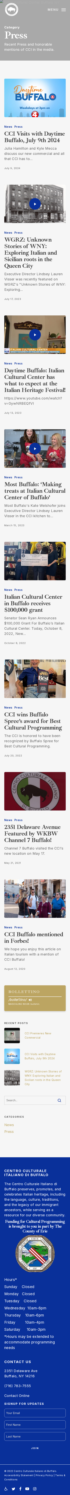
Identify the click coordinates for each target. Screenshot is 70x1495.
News (8, 126)
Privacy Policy (44, 1475)
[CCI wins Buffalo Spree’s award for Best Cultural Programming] (35, 679)
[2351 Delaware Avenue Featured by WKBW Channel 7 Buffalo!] (35, 791)
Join (35, 1448)
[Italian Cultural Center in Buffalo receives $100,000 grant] (35, 561)
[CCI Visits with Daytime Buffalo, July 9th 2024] (35, 98)
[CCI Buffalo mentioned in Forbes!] (35, 898)
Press (18, 126)
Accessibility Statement (19, 1475)
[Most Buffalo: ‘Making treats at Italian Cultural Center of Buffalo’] (35, 448)
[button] (57, 9)
